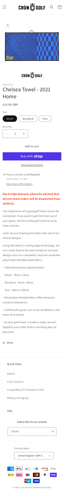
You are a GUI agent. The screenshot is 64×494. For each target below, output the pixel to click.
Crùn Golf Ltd (26, 487)
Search (11, 373)
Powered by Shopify (42, 487)
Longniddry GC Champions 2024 (25, 389)
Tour (45, 118)
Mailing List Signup (18, 398)
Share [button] (10, 342)
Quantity (7, 126)
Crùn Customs (15, 381)
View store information (19, 184)
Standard (28, 118)
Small (9, 118)
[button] (4, 7)
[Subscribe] (52, 431)
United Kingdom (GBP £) (30, 455)
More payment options (32, 165)
